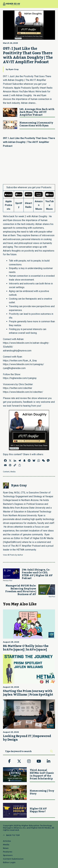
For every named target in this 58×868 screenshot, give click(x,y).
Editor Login (9, 862)
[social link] (9, 761)
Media (12, 472)
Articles (7, 841)
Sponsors (7, 855)
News (5, 848)
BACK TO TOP (13, 835)
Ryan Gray (14, 69)
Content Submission (13, 859)
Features (7, 852)
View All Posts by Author (13, 555)
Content (6, 472)
